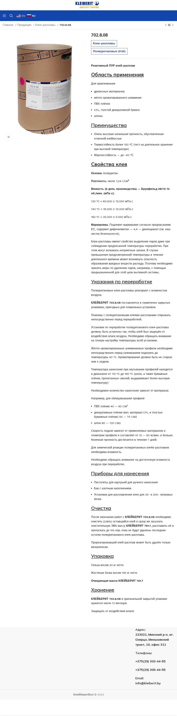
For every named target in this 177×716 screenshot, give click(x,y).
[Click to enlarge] (8, 137)
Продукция (24, 25)
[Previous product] (165, 25)
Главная (8, 25)
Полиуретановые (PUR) (109, 51)
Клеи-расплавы (45, 25)
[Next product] (172, 25)
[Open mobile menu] (4, 15)
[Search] (11, 15)
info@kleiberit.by (148, 683)
